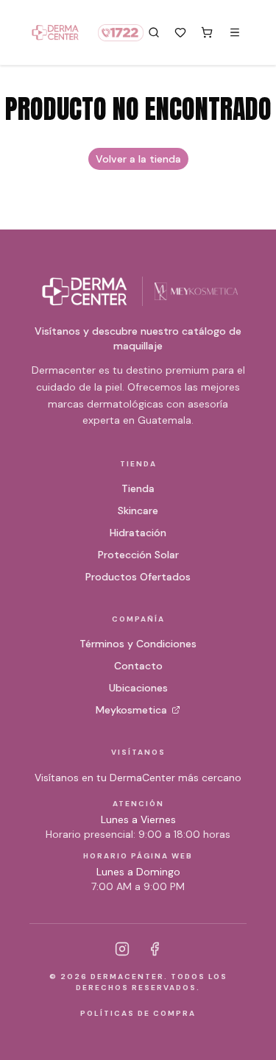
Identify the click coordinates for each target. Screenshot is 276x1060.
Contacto (138, 665)
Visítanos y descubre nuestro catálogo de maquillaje (138, 338)
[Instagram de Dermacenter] (122, 949)
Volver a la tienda (138, 159)
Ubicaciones (138, 687)
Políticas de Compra (138, 1013)
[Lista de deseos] (180, 32)
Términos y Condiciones (138, 643)
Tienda (138, 488)
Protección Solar (138, 554)
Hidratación (138, 532)
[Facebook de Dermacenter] (154, 949)
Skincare (138, 510)
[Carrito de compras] (207, 32)
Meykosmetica (131, 709)
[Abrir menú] (235, 32)
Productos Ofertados (138, 576)
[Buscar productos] (154, 32)
